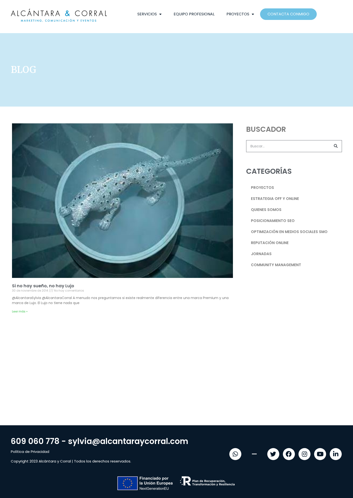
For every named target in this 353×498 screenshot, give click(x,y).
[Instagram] (304, 454)
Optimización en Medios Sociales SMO (289, 231)
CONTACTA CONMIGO (288, 14)
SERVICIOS (147, 14)
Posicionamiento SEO (273, 220)
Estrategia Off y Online (275, 198)
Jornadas (261, 253)
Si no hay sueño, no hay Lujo (43, 286)
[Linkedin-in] (336, 454)
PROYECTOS (237, 14)
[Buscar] (336, 146)
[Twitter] (273, 454)
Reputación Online (270, 242)
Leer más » (20, 311)
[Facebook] (289, 454)
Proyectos (262, 187)
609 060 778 (35, 441)
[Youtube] (320, 454)
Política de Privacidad (30, 451)
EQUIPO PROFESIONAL (194, 14)
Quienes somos (266, 209)
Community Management (276, 264)
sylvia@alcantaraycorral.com (128, 441)
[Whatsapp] (235, 454)
